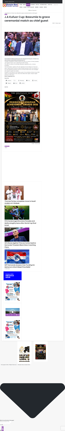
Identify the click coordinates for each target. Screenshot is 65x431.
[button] (12, 312)
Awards (36, 7)
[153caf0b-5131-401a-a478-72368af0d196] (22, 142)
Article (37, 4)
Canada (41, 7)
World (21, 7)
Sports (28, 4)
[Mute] (16, 314)
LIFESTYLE (50, 4)
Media (24, 4)
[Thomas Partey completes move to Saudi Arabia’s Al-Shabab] (14, 199)
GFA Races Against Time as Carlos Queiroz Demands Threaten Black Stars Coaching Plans (20, 245)
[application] (13, 312)
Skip (1, 430)
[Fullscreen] (18, 314)
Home (21, 4)
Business (33, 4)
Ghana (24, 7)
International (43, 4)
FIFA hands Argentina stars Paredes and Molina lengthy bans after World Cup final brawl (20, 223)
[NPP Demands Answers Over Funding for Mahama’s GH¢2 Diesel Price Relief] (17, 263)
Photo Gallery (30, 7)
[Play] (7, 314)
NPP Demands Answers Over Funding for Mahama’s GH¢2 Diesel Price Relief (20, 266)
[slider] (12, 314)
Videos (45, 7)
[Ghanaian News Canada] (11, 5)
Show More (7, 146)
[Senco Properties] (32, 10)
